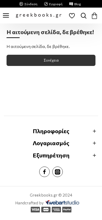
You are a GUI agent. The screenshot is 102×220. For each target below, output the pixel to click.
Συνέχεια (51, 60)
